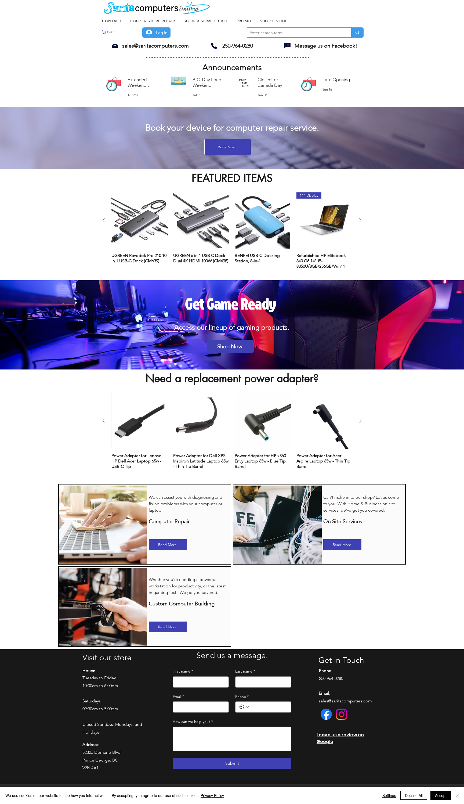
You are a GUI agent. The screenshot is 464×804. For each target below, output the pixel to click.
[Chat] (287, 46)
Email (178, 696)
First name (183, 671)
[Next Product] (360, 220)
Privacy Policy (212, 795)
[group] (232, 231)
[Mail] (115, 46)
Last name (245, 671)
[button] (117, 32)
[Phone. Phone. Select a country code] (244, 707)
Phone (242, 696)
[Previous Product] (103, 220)
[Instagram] (341, 714)
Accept (441, 795)
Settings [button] (389, 795)
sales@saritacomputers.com (345, 701)
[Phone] (214, 46)
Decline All (414, 795)
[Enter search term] (357, 32)
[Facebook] (326, 714)
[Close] (457, 795)
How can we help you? (193, 721)
